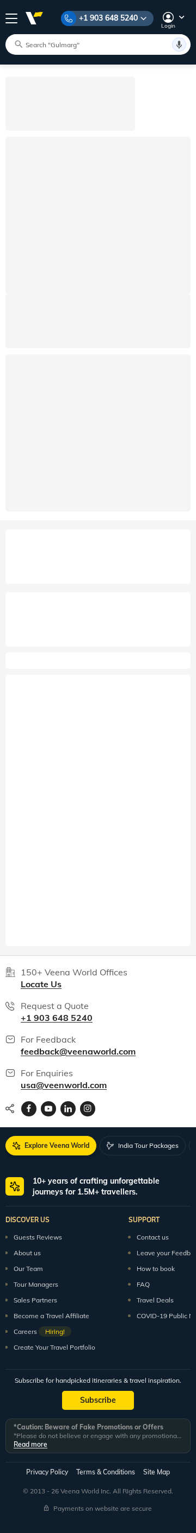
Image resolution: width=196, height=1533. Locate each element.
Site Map (156, 1472)
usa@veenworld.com (64, 1085)
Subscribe (98, 1400)
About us (27, 1253)
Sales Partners (35, 1300)
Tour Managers (36, 1284)
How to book (156, 1268)
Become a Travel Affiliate (51, 1316)
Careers (39, 1331)
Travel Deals (155, 1300)
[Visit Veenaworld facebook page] (28, 1108)
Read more (30, 1444)
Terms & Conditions (105, 1472)
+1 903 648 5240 (108, 18)
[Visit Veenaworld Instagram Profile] (87, 1108)
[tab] (50, 1145)
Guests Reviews (38, 1237)
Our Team (28, 1268)
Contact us (153, 1237)
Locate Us (41, 984)
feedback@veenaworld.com (78, 1051)
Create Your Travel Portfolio (54, 1347)
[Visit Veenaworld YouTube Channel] (48, 1108)
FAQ (143, 1284)
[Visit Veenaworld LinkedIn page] (68, 1108)
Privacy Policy (47, 1472)
